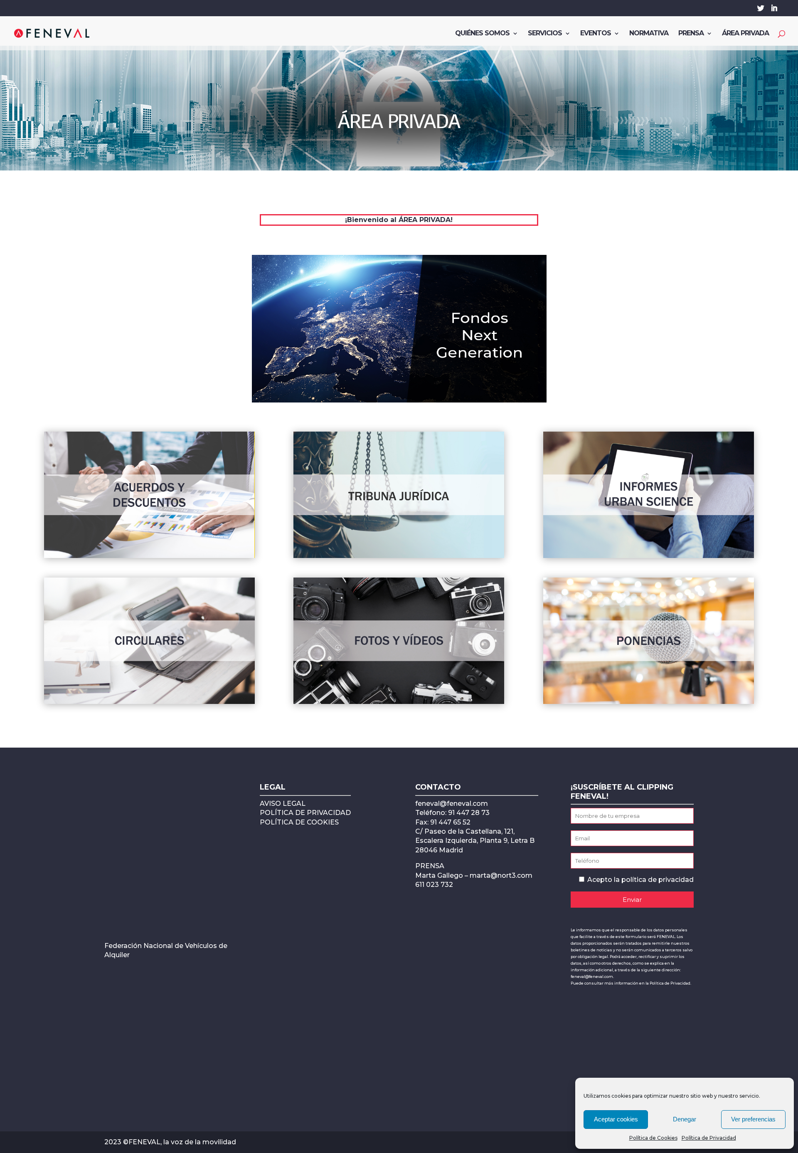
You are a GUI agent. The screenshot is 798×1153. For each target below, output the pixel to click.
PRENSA (691, 33)
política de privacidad (657, 880)
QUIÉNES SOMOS (482, 33)
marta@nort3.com (501, 875)
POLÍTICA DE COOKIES (299, 822)
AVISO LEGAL (282, 803)
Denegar (684, 1119)
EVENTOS (595, 33)
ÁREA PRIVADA (745, 33)
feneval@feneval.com (451, 803)
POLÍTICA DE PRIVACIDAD (305, 813)
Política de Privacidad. (670, 983)
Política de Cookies (653, 1138)
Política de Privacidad (709, 1138)
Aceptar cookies (616, 1119)
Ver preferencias (753, 1119)
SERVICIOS (545, 33)
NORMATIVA (648, 33)
